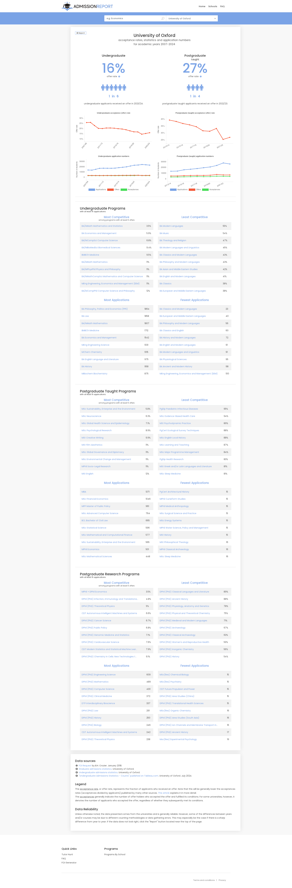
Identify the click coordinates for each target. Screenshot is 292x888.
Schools (212, 6)
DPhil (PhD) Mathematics (95, 681)
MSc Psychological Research (97, 430)
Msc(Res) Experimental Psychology (178, 739)
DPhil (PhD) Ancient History (174, 599)
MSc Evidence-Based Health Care (177, 416)
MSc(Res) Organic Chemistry (175, 710)
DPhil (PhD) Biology (92, 725)
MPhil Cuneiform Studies (173, 498)
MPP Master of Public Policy (96, 506)
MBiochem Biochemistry (94, 373)
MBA (84, 491)
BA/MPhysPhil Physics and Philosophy (101, 269)
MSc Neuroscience (91, 416)
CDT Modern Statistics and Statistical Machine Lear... (109, 649)
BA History (87, 366)
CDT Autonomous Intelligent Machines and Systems (109, 613)
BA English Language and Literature (100, 359)
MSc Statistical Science (94, 527)
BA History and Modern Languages (178, 337)
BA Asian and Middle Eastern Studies (179, 269)
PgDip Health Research (172, 459)
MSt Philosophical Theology (174, 542)
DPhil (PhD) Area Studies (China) (177, 696)
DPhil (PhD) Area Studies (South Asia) (179, 717)
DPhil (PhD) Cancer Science (96, 620)
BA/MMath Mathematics (95, 261)
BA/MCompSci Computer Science (100, 240)
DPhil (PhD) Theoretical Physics (98, 606)
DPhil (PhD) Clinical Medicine (97, 696)
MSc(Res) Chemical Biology (174, 674)
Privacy (222, 880)
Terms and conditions (204, 880)
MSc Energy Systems (171, 520)
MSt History (165, 534)
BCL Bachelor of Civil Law (95, 520)
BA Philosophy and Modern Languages (180, 261)
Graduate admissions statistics (95, 768)
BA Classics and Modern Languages (178, 254)
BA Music (164, 233)
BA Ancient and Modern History (176, 366)
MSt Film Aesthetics (92, 444)
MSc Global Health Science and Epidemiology (105, 423)
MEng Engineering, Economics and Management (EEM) (111, 283)
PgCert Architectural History (174, 491)
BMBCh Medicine (90, 254)
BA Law (85, 316)
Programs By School (114, 854)
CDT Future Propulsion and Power (177, 689)
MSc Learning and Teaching (174, 444)
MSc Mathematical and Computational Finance (107, 534)
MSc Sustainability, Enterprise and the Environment (108, 408)
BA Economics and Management (99, 233)
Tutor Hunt (67, 854)
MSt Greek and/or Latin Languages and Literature (186, 466)
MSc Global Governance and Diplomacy (103, 452)
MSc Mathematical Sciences (97, 556)
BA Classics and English (172, 330)
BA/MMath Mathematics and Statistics (102, 226)
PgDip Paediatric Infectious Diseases (179, 408)
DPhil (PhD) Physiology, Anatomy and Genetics (184, 606)
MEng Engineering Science (95, 344)
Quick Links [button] (69, 848)
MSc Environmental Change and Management (106, 459)
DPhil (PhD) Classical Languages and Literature (184, 591)
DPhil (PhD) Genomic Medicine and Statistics (105, 634)
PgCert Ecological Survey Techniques (179, 430)
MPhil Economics (90, 549)
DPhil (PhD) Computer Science (98, 689)
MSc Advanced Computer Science (100, 513)
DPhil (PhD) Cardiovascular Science (100, 642)
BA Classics (165, 283)
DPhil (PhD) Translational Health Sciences (181, 703)
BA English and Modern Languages (178, 276)
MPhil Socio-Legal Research (96, 466)
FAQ (222, 6)
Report (81, 33)
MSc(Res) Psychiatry (170, 681)
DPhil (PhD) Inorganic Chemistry (177, 649)
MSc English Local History (173, 437)
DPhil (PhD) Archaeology (173, 627)
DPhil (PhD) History (169, 656)
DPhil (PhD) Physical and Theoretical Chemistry (185, 613)
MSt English (87, 473)
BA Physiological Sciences (173, 359)
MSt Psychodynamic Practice (175, 423)
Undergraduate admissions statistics (98, 772)
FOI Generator (69, 862)
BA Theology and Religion (173, 240)
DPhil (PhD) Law (90, 710)
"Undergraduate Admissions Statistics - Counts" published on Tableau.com (118, 775)
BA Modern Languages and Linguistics (179, 247)
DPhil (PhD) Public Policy (94, 627)
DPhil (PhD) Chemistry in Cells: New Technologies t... (109, 656)
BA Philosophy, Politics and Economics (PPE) (105, 308)
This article (164, 792)
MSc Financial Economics (95, 498)
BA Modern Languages (171, 226)
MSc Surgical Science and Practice (178, 513)
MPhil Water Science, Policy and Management (184, 527)
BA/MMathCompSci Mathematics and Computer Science (112, 276)
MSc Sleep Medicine (170, 473)
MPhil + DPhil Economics (94, 591)
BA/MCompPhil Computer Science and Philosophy (108, 290)
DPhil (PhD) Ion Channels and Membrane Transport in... (189, 725)
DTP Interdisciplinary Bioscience (98, 703)
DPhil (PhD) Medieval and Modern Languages (183, 620)
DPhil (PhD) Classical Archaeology (177, 634)
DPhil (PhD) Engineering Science (99, 674)
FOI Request (85, 765)
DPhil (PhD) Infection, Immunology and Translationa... (110, 599)
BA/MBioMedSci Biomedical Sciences (101, 247)
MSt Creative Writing (92, 437)
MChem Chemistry (92, 352)
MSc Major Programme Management (179, 452)
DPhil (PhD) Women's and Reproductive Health (184, 642)
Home (202, 6)
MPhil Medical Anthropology (174, 506)
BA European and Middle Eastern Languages (183, 290)
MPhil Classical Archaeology (174, 549)
